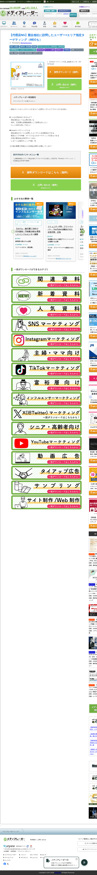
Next (82, 231)
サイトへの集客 (50, 50)
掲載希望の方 (84, 10)
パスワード (63, 13)
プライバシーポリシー (24, 851)
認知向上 (59, 50)
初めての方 (75, 1)
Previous (13, 231)
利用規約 (33, 840)
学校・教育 (13, 53)
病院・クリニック (77, 50)
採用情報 (13, 851)
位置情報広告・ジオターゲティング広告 (23, 50)
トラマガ (35, 855)
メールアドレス (48, 13)
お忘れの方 (66, 13)
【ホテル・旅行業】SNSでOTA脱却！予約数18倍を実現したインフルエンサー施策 (27, 231)
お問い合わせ (42, 840)
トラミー (23, 855)
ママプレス (24, 857)
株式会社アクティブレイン (63, 258)
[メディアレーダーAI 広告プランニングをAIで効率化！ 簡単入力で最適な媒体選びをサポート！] (83, 862)
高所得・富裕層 (25, 46)
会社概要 (6, 851)
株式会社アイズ (20, 846)
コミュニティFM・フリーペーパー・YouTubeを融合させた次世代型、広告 (60, 229)
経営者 (34, 46)
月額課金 (67, 50)
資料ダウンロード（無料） (66, 72)
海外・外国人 (14, 46)
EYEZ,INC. (57, 872)
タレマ (44, 855)
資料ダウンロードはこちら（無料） (48, 172)
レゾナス (8, 860)
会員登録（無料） (50, 10)
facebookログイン (64, 10)
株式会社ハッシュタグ (29, 256)
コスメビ (35, 857)
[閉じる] (76, 859)
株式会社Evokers (26, 43)
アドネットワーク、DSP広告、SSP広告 (51, 46)
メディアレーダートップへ (10, 831)
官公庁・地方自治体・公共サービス (30, 53)
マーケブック (9, 857)
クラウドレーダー (10, 855)
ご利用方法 (85, 1)
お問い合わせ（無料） (66, 85)
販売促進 (40, 50)
